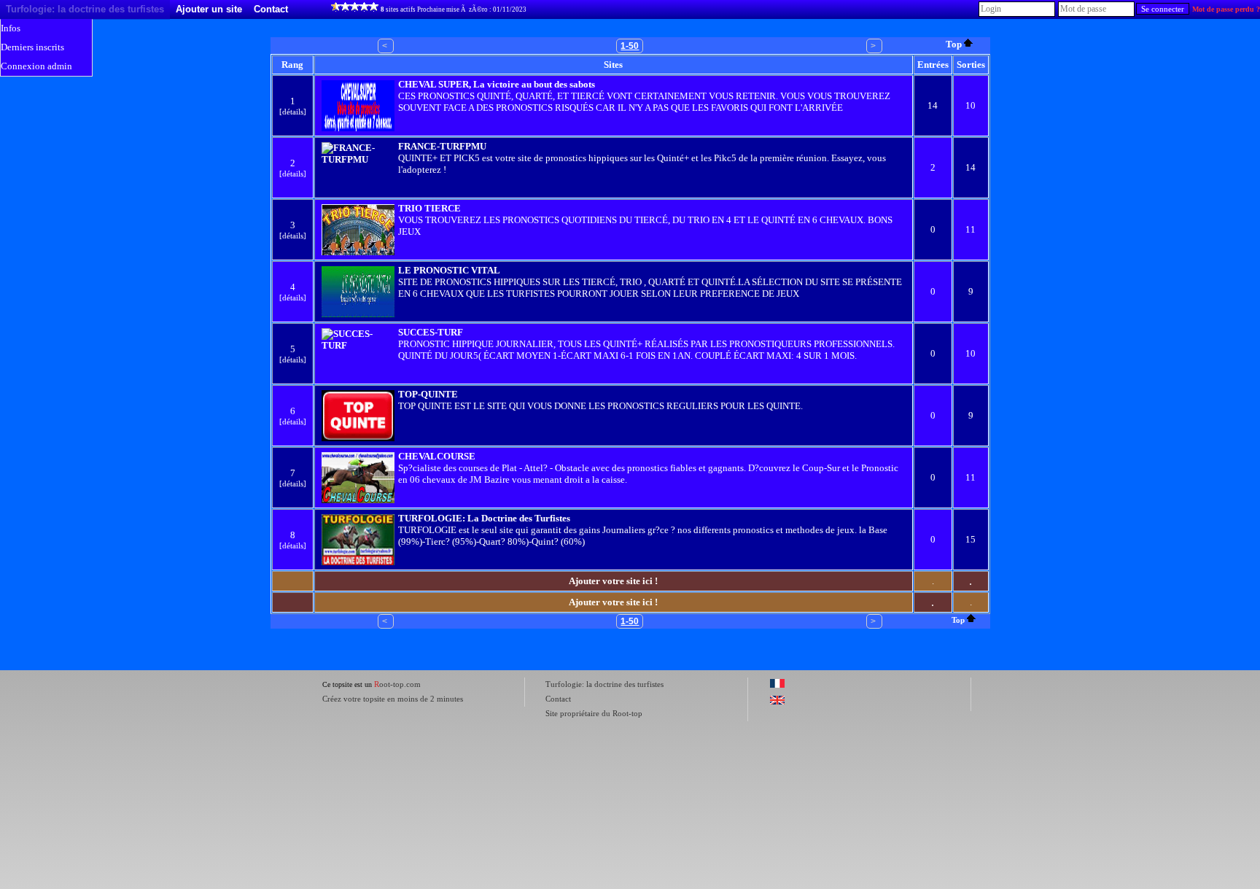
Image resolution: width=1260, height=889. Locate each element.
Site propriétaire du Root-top (593, 713)
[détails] (292, 111)
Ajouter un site (209, 9)
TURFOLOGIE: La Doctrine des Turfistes (484, 518)
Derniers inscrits (32, 47)
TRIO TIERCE (429, 208)
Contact (271, 9)
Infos (10, 28)
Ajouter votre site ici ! (613, 580)
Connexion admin (36, 66)
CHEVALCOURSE (436, 456)
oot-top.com (397, 684)
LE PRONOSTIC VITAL (449, 270)
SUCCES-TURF (430, 332)
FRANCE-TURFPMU (442, 146)
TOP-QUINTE (428, 394)
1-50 (630, 46)
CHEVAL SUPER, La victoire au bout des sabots (496, 84)
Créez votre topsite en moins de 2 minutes (392, 698)
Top (954, 44)
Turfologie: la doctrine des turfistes (85, 9)
